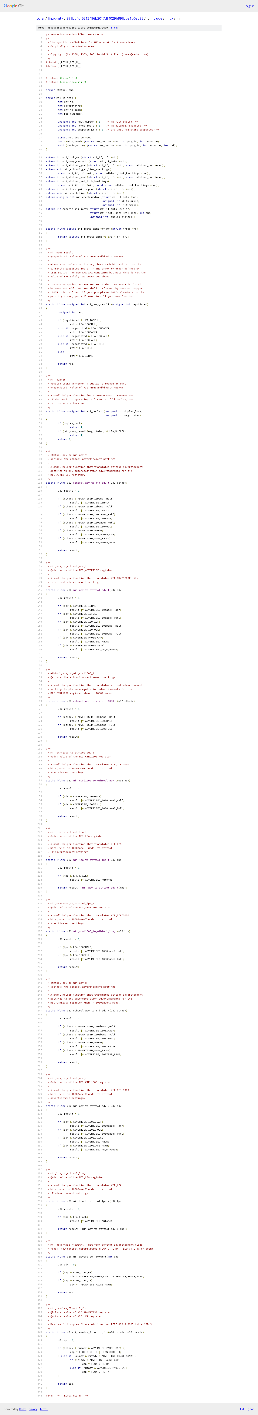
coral (40, 18)
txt (242, 1409)
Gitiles (22, 1409)
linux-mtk (55, 18)
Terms (44, 1409)
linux (169, 18)
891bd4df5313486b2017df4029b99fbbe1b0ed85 (104, 18)
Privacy (33, 1409)
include (156, 18)
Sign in (250, 6)
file (114, 27)
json (251, 1409)
